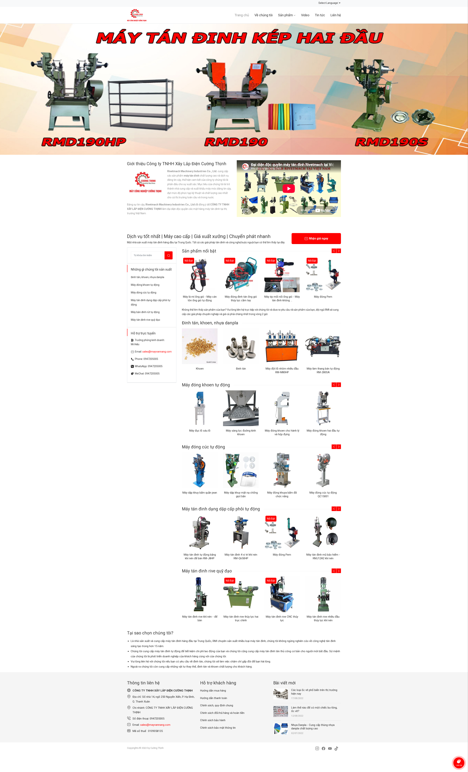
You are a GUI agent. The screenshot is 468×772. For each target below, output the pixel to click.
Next (457, 89)
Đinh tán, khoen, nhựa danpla (147, 277)
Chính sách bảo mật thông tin (218, 727)
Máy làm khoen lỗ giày (323, 430)
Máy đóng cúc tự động (143, 292)
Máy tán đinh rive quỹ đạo (145, 319)
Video (305, 15)
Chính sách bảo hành (212, 720)
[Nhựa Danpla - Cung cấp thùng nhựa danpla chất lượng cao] (280, 728)
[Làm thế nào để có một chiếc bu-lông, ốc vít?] (280, 711)
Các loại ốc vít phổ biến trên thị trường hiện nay (314, 691)
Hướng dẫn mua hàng (213, 690)
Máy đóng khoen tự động (145, 284)
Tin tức (320, 15)
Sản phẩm (285, 15)
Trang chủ (242, 15)
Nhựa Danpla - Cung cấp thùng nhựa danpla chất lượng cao (313, 726)
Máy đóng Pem (323, 296)
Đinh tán (241, 368)
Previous (11, 89)
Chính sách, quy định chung (216, 705)
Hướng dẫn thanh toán (213, 698)
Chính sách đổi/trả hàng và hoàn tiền (222, 713)
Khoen (200, 368)
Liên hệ (336, 15)
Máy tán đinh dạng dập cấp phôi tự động (150, 302)
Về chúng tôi (263, 15)
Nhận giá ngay (318, 238)
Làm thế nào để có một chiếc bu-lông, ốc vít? (314, 709)
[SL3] (234, 88)
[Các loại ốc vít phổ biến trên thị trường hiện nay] (280, 693)
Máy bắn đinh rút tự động (145, 312)
